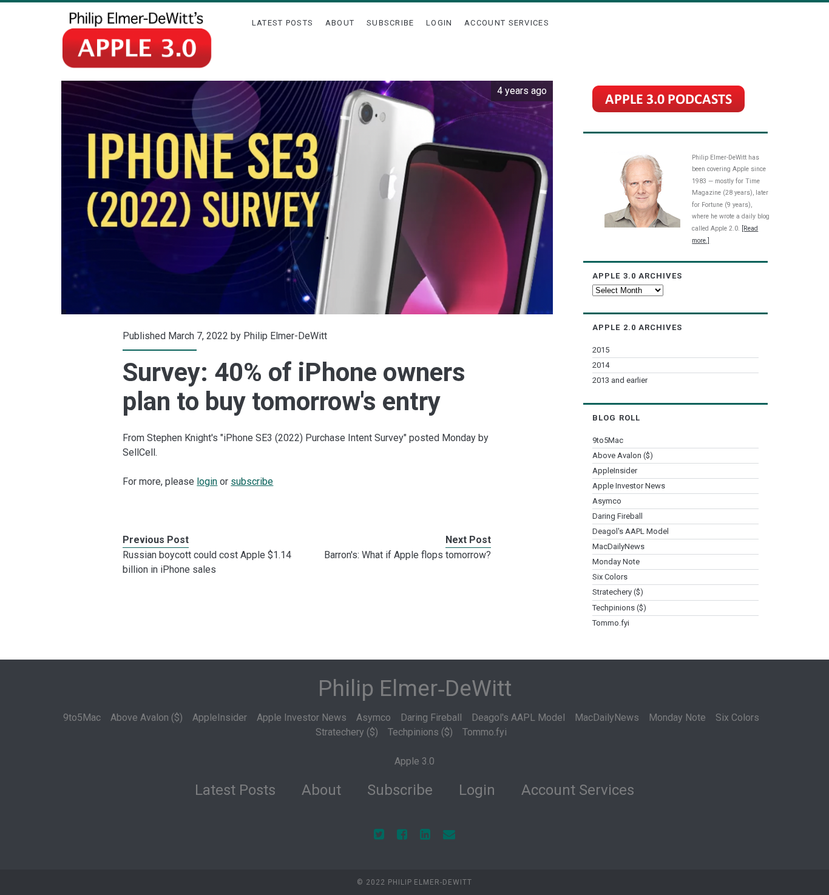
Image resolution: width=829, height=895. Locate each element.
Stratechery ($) (617, 591)
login (207, 481)
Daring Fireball (617, 516)
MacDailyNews (618, 546)
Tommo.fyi (610, 622)
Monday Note (616, 561)
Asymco (606, 500)
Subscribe (390, 22)
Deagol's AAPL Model (630, 531)
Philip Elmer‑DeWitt (415, 688)
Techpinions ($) (619, 607)
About (340, 22)
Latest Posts (283, 22)
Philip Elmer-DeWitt (285, 336)
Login (439, 22)
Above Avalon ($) (622, 455)
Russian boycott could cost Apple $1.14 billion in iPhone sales (207, 562)
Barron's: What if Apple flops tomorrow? (407, 555)
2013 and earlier (620, 380)
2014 (600, 365)
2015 (600, 349)
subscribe (252, 481)
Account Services (506, 22)
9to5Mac (607, 440)
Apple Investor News (628, 485)
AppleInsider (614, 470)
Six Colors (610, 576)
